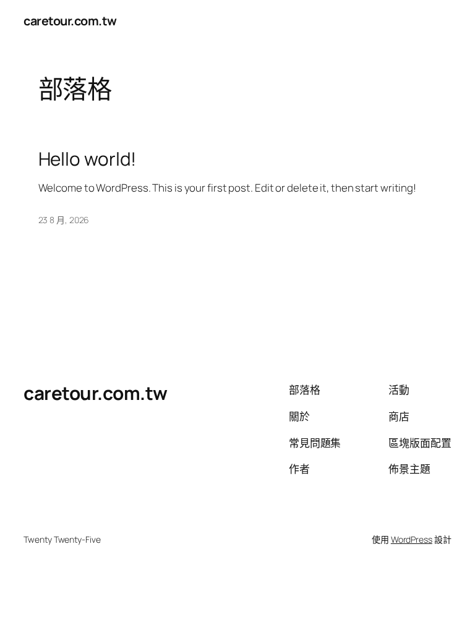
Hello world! (87, 158)
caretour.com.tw (70, 20)
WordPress (411, 539)
